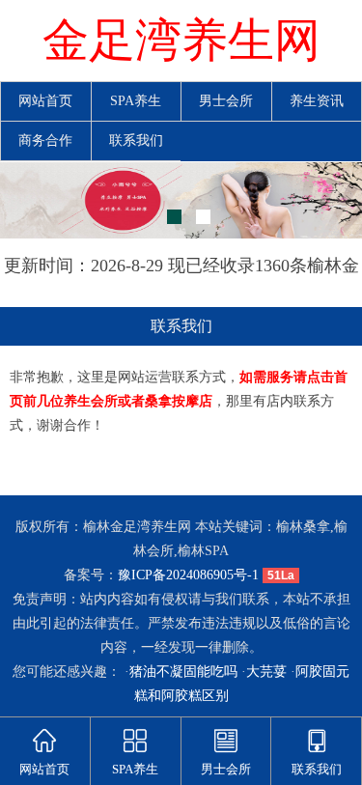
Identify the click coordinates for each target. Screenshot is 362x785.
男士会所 (226, 101)
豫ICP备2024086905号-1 (188, 575)
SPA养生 (135, 101)
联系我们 (136, 140)
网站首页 (45, 101)
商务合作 (45, 140)
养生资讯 (317, 101)
